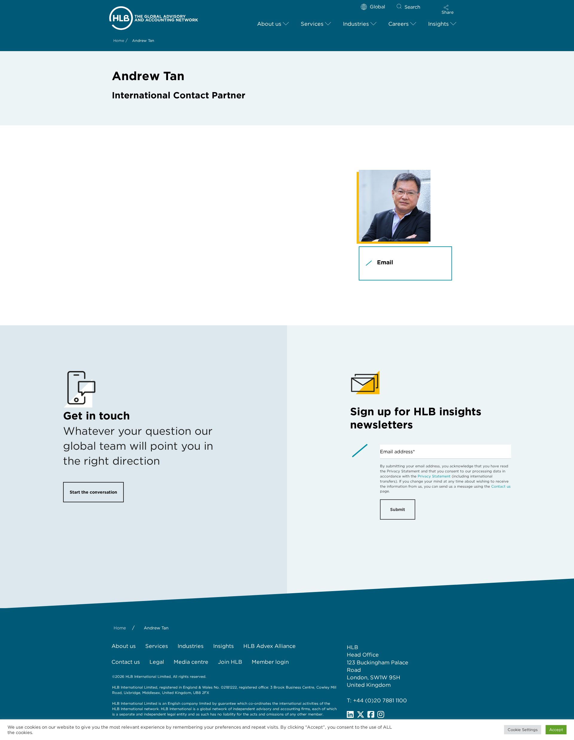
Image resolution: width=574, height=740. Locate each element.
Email (385, 262)
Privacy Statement (434, 476)
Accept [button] (556, 729)
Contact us (501, 486)
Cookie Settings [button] (523, 729)
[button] (447, 9)
